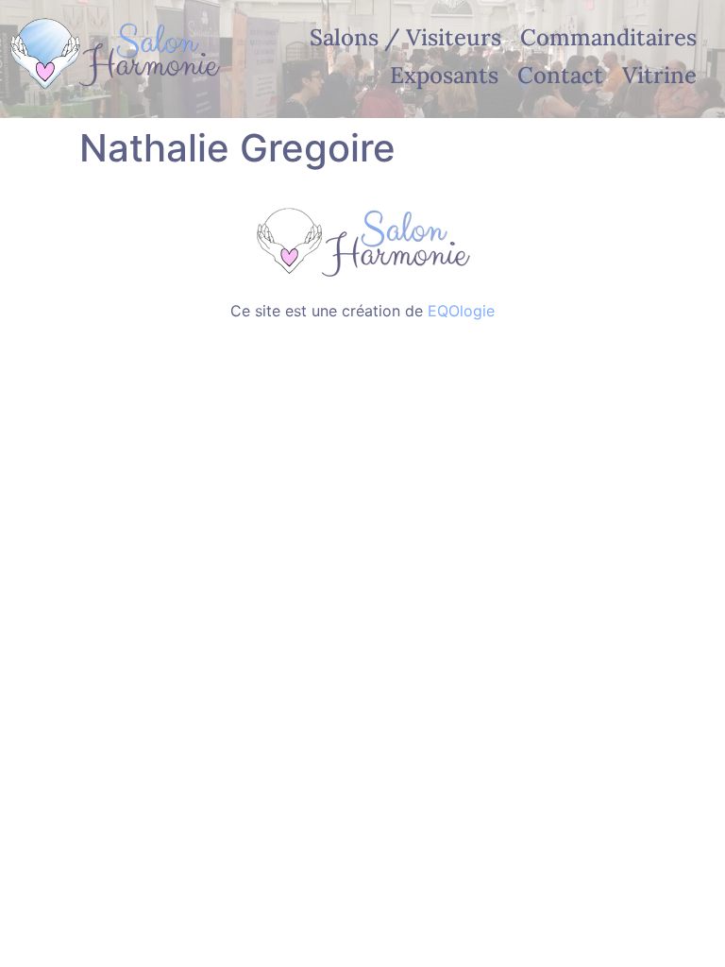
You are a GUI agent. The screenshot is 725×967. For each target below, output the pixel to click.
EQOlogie (461, 310)
